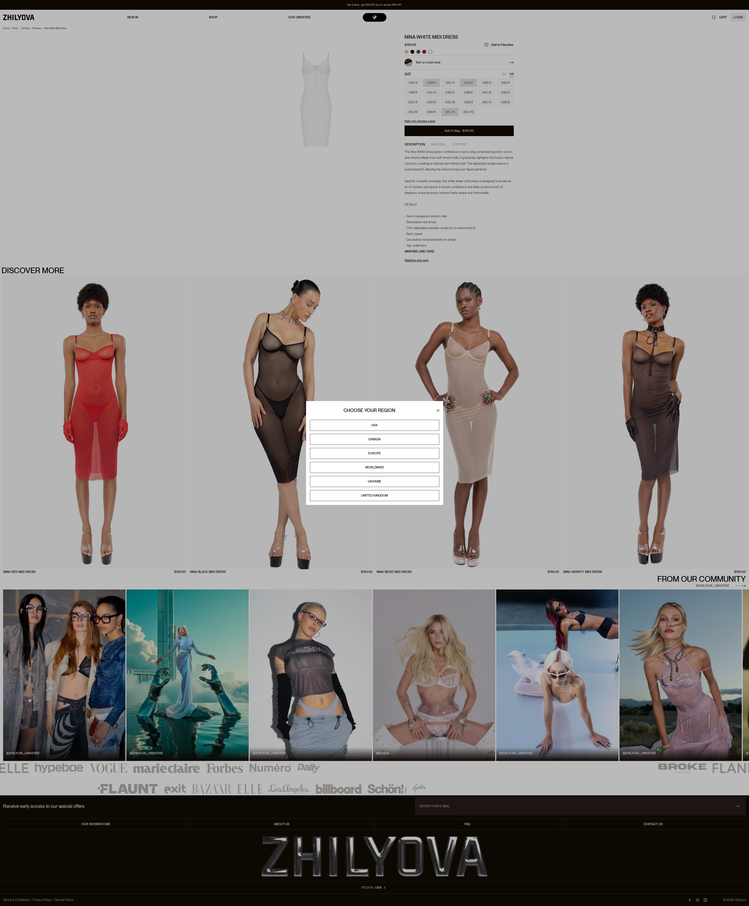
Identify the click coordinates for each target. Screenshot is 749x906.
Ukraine (374, 481)
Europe (374, 453)
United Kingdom (374, 495)
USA (374, 425)
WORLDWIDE (374, 467)
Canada (374, 439)
